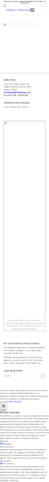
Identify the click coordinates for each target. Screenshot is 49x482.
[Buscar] (24, 10)
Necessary (7, 444)
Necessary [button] (4, 441)
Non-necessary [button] (5, 461)
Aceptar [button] (6, 401)
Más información (16, 401)
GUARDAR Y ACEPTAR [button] (9, 480)
